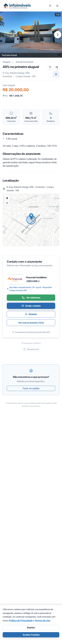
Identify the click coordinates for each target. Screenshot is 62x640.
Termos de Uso (42, 620)
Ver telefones (33, 297)
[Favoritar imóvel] (50, 67)
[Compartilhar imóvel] (56, 67)
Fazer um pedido (31, 388)
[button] (31, 216)
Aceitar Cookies (31, 634)
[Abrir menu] (57, 5)
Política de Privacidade (21, 620)
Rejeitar (31, 627)
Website (32, 314)
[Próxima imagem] (57, 34)
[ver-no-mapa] (56, 74)
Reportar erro (33, 349)
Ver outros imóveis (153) (31, 322)
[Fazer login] (50, 5)
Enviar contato (33, 305)
